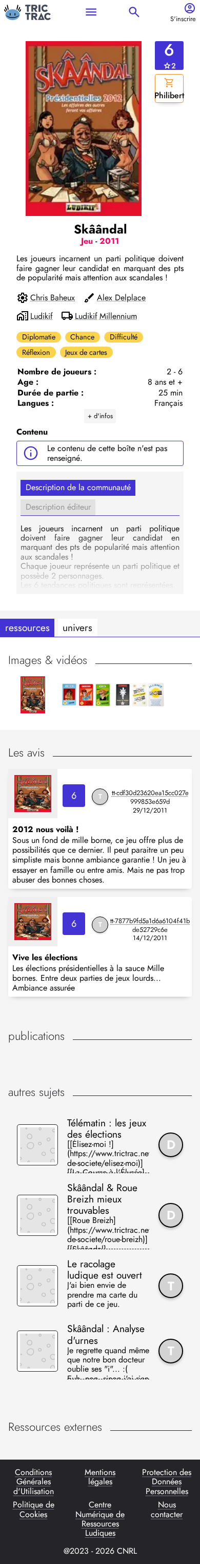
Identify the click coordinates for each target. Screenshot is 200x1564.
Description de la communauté (78, 487)
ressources (27, 627)
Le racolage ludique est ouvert (104, 1269)
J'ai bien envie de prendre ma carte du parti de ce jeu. (102, 1295)
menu (91, 12)
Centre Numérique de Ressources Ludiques (100, 1519)
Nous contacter (167, 1510)
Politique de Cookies (33, 1510)
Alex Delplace (121, 297)
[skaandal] (32, 793)
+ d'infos (100, 416)
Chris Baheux (52, 297)
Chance (82, 337)
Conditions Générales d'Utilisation (33, 1482)
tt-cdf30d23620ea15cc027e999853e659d (150, 797)
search (134, 12)
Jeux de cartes (86, 352)
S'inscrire (183, 19)
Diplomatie (38, 337)
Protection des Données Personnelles (166, 1482)
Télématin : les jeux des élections (106, 1128)
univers (77, 627)
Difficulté (123, 337)
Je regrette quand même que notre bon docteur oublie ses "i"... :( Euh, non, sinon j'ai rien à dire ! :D (108, 1362)
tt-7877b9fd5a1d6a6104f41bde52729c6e (150, 925)
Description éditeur (58, 507)
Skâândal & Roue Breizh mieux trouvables (102, 1199)
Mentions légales (100, 1477)
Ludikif (41, 316)
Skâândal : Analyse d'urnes (106, 1334)
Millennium (118, 316)
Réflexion (36, 352)
